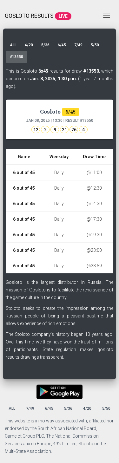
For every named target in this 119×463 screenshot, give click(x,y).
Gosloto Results (36, 15)
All (13, 45)
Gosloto (58, 111)
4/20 (29, 45)
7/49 (78, 45)
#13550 (16, 57)
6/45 (62, 45)
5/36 (45, 45)
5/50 (95, 45)
